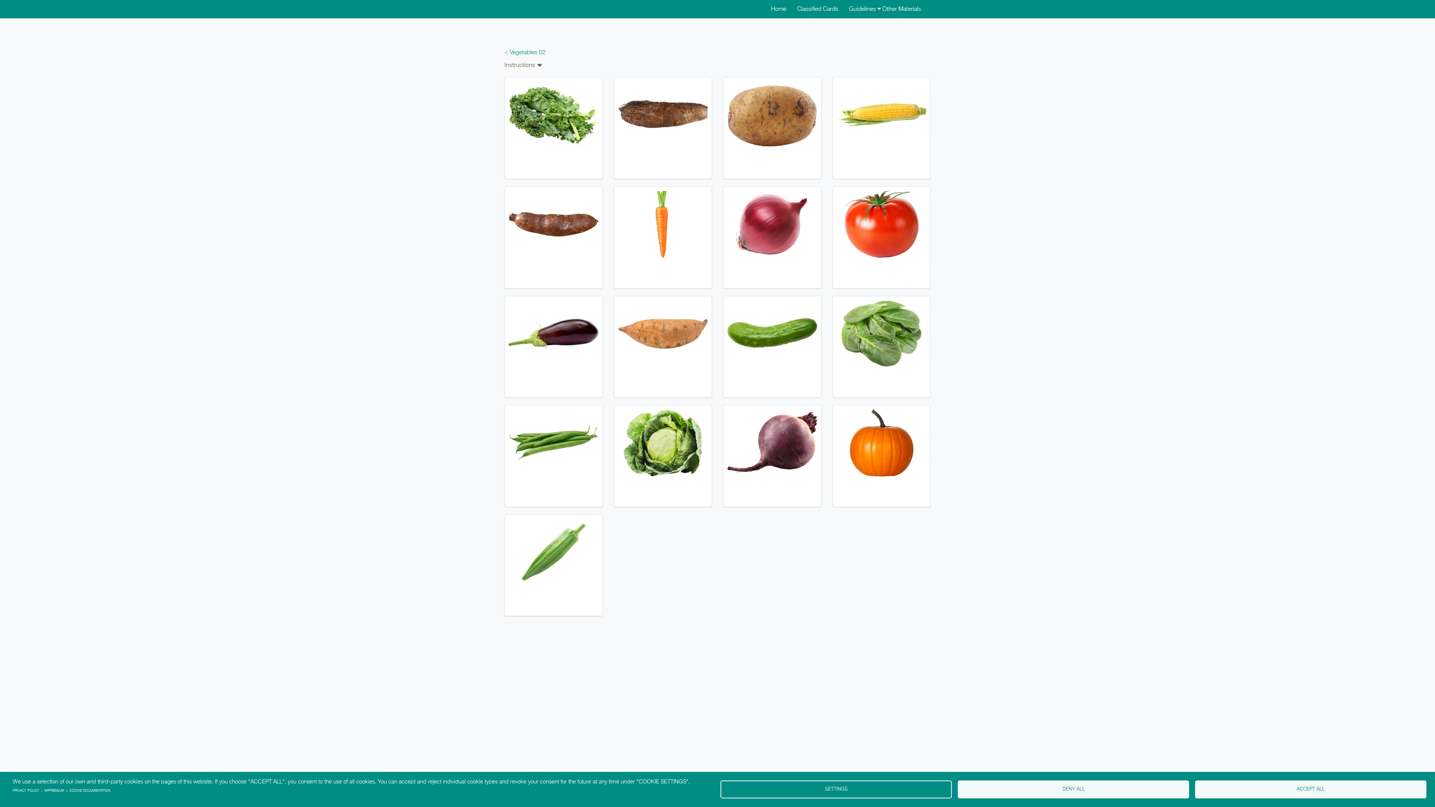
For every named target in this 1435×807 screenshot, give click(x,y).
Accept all (1311, 789)
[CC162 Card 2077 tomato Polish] (882, 225)
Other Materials (901, 9)
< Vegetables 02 (525, 53)
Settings (836, 789)
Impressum (54, 790)
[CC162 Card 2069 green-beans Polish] (554, 443)
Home (778, 9)
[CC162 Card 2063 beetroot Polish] (772, 443)
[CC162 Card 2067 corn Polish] (882, 115)
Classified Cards (817, 9)
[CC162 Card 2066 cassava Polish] (554, 225)
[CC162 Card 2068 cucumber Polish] (772, 334)
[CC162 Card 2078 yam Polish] (663, 115)
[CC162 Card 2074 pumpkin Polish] (882, 443)
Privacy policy (26, 790)
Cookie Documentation (90, 790)
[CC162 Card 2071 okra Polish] (554, 552)
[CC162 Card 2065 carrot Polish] (663, 225)
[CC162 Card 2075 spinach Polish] (882, 334)
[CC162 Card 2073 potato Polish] (772, 115)
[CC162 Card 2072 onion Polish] (772, 225)
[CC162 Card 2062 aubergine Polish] (554, 334)
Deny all (1073, 789)
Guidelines (863, 9)
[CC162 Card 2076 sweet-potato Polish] (663, 334)
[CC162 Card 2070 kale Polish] (554, 115)
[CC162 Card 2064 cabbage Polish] (663, 443)
